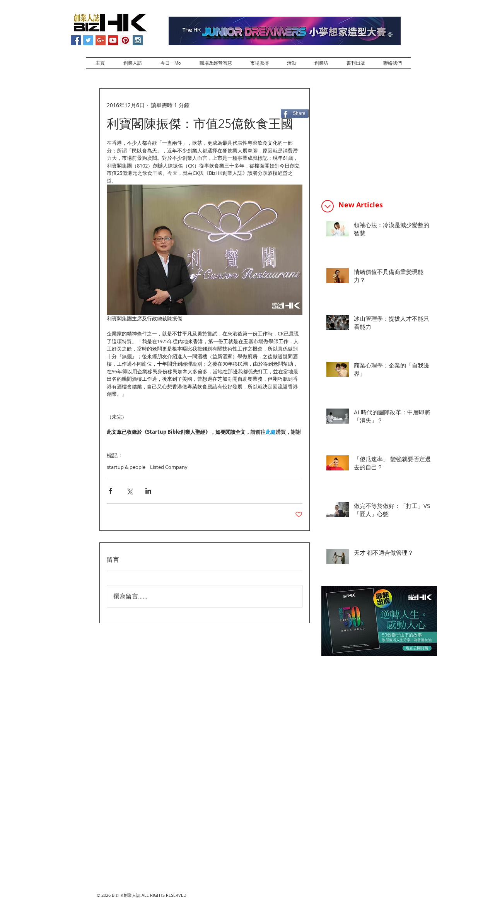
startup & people (126, 467)
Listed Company (169, 467)
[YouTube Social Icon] (113, 40)
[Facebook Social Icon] (76, 40)
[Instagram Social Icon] (138, 40)
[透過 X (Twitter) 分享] (129, 490)
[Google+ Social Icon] (101, 40)
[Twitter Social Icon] (88, 40)
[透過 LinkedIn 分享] (148, 490)
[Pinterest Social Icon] (125, 40)
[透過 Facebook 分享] (110, 490)
